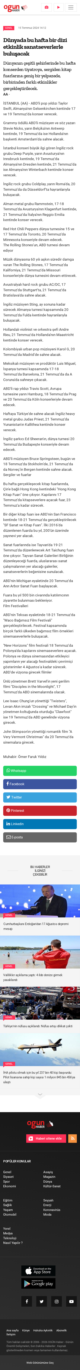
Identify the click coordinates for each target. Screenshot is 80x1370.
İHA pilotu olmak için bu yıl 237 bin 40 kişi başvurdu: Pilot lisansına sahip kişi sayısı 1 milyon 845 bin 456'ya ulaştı (39, 1077)
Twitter (16, 797)
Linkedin (17, 824)
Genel (8, 28)
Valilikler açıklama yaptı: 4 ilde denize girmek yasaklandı (33, 977)
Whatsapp (18, 771)
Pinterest (17, 811)
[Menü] (71, 7)
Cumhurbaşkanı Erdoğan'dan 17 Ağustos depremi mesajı (35, 926)
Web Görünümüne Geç (40, 1362)
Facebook (16, 784)
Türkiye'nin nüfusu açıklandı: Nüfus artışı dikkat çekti (38, 1026)
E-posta (17, 837)
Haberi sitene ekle (48, 1138)
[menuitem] (46, 7)
